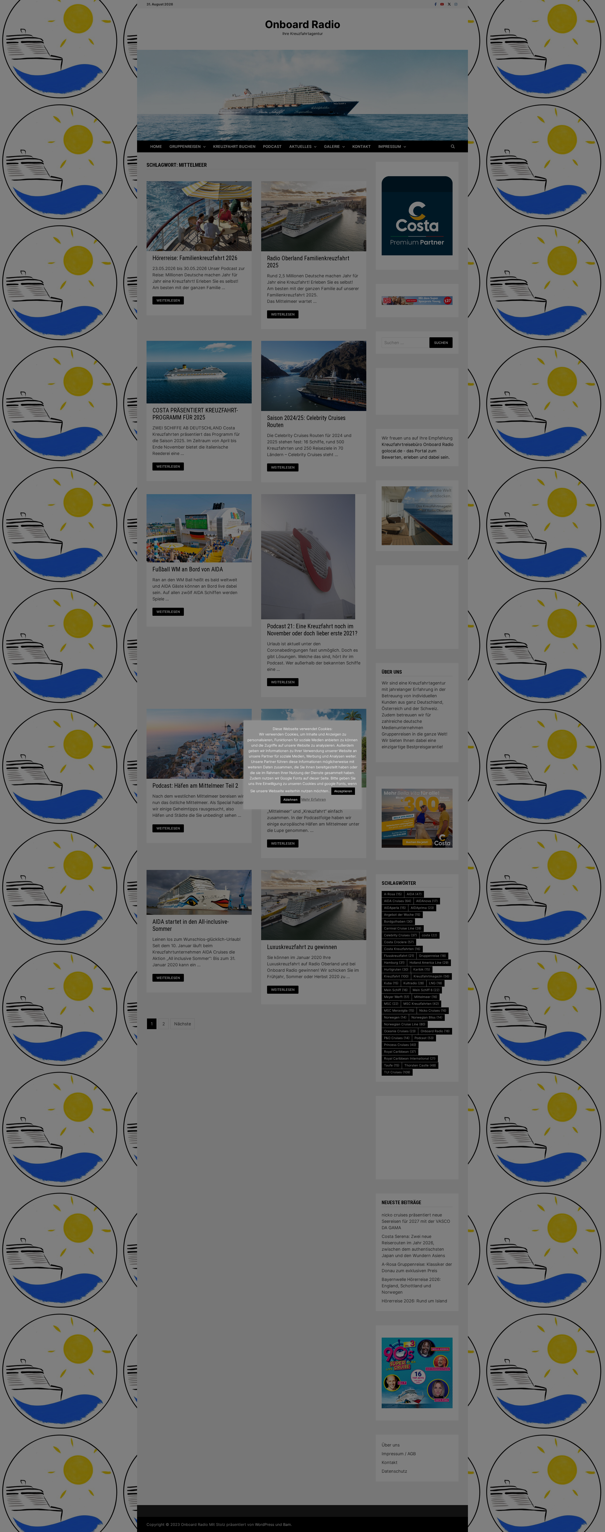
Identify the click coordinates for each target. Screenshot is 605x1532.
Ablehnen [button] (290, 799)
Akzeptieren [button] (343, 791)
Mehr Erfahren (313, 799)
